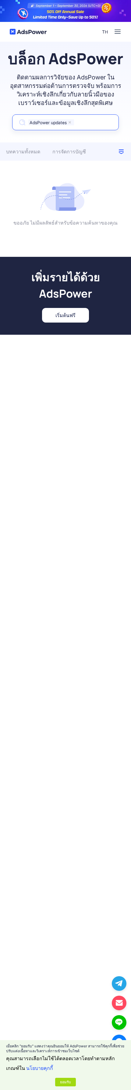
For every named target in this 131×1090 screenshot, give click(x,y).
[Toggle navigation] (118, 32)
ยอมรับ (65, 1082)
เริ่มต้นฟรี (65, 315)
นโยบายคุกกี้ (39, 1068)
